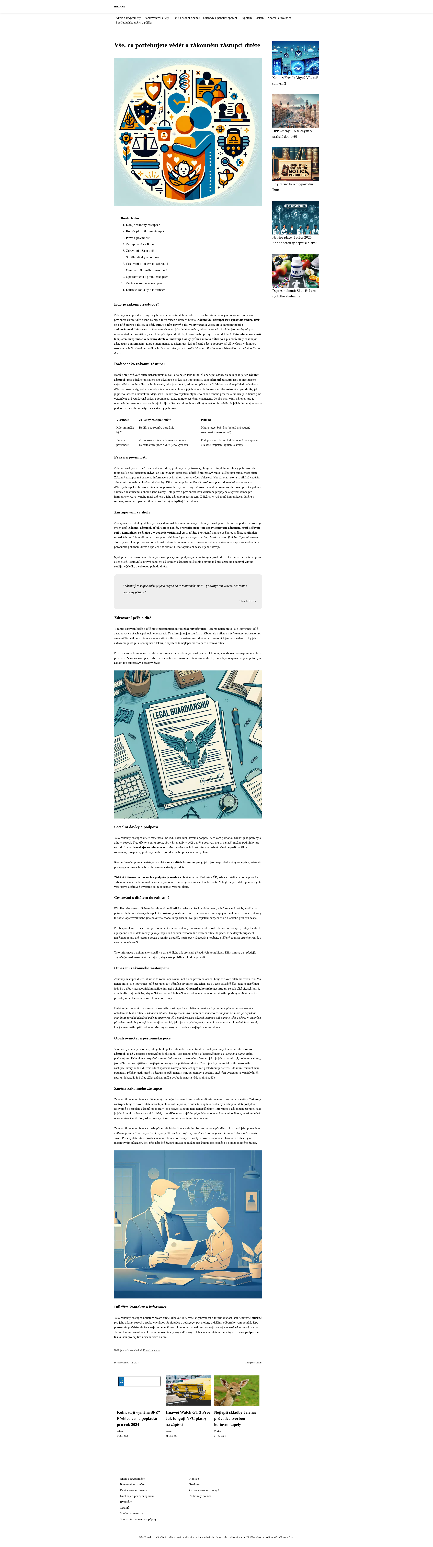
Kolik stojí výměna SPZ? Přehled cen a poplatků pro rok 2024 (138, 1418)
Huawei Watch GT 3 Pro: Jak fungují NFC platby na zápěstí (188, 1418)
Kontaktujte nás (151, 1350)
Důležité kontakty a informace (145, 290)
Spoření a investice (279, 17)
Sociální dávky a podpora (142, 257)
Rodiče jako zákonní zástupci (145, 231)
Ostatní (260, 17)
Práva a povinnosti (138, 238)
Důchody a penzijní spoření (220, 17)
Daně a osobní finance (186, 17)
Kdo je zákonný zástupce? (143, 225)
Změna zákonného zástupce (144, 283)
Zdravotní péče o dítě (140, 250)
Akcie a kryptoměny (128, 17)
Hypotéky (246, 17)
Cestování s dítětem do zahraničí (147, 263)
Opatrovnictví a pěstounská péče (147, 276)
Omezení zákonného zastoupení (146, 270)
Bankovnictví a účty (156, 17)
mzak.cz (119, 6)
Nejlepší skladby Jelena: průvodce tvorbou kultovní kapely (235, 1418)
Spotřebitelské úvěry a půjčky (134, 22)
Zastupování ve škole (140, 244)
